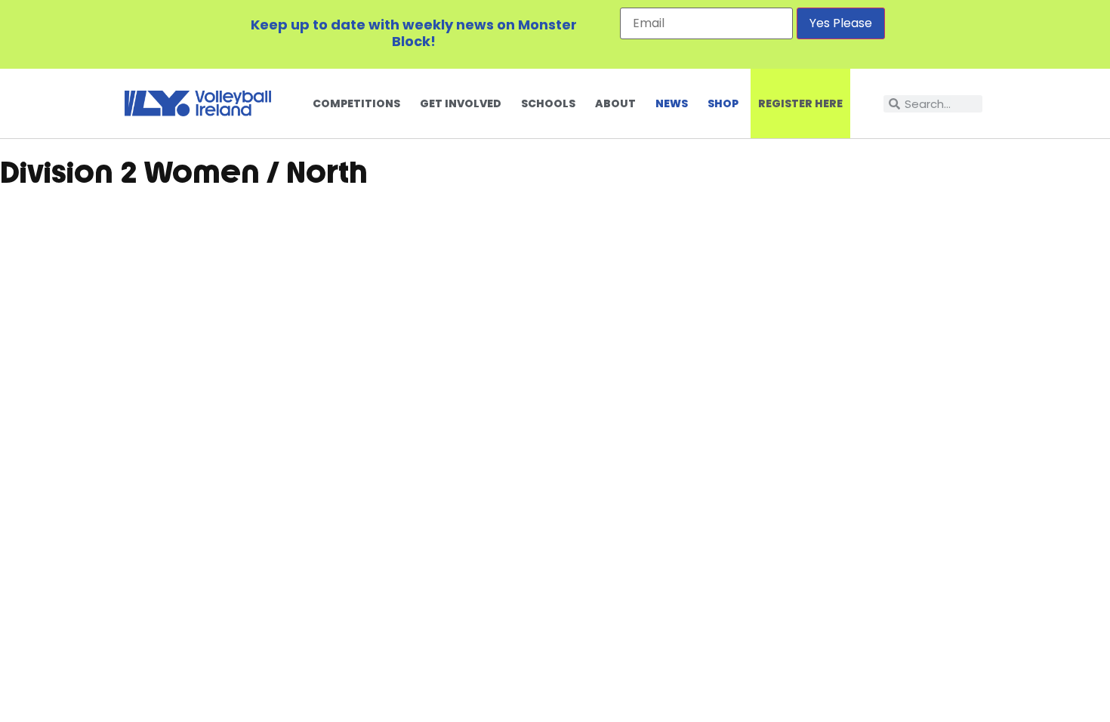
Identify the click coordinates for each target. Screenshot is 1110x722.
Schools (548, 103)
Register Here (800, 103)
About (615, 103)
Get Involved (460, 103)
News (671, 103)
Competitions (356, 103)
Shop (723, 103)
